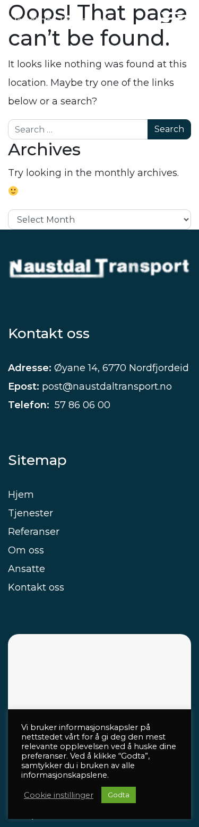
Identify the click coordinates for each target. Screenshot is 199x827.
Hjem (21, 494)
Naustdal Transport (58, 20)
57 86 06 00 (81, 405)
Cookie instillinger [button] (58, 795)
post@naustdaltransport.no (107, 386)
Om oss (26, 550)
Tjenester (30, 513)
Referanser (33, 532)
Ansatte (26, 569)
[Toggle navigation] (172, 20)
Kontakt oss (36, 587)
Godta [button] (118, 794)
